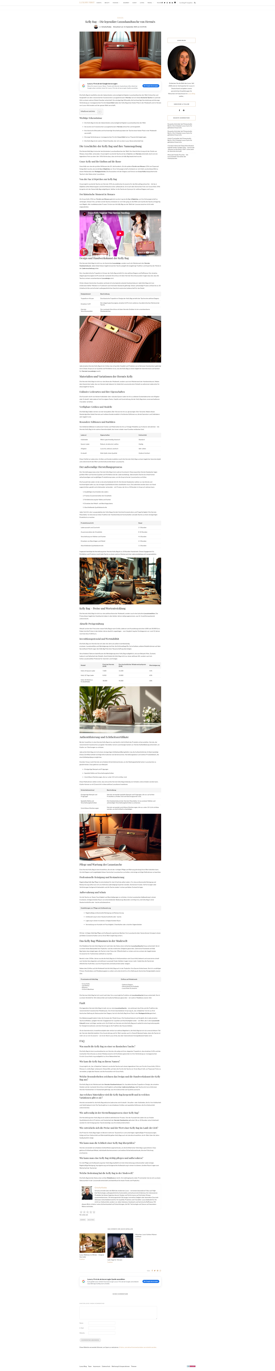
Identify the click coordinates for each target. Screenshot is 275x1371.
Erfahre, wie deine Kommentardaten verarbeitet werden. (138, 1347)
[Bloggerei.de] (191, 1366)
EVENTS (99, 2)
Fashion (120, 17)
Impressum (96, 1366)
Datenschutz (106, 1366)
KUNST (135, 2)
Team (90, 1366)
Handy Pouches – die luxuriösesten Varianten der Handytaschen (178, 156)
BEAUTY (107, 2)
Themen (133, 1366)
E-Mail (81, 1328)
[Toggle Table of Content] (98, 112)
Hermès (82, 1219)
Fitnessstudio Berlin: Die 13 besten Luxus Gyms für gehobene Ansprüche (180, 126)
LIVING (142, 2)
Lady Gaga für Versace (114, 1260)
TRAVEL (149, 2)
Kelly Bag (91, 1219)
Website (82, 1333)
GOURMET (126, 2)
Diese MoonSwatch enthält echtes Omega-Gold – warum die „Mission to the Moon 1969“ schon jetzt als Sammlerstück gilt (181, 148)
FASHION (115, 2)
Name (81, 1323)
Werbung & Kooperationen (121, 1366)
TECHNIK (160, 2)
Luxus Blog (191, 93)
